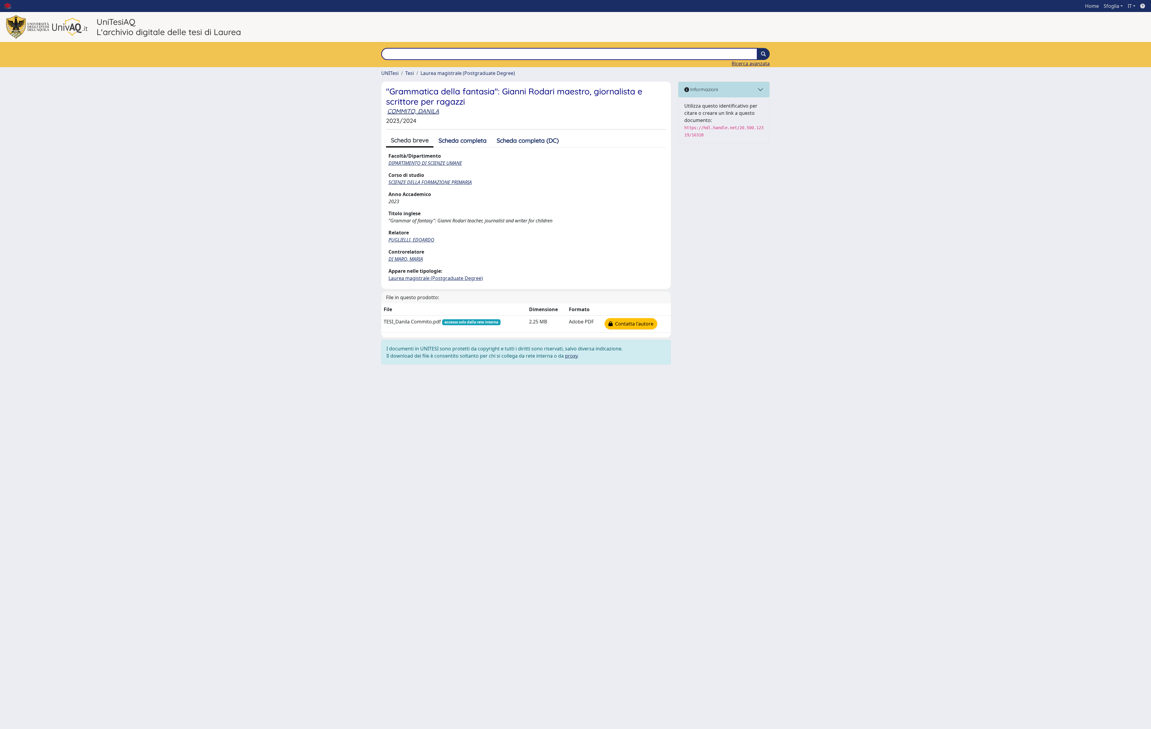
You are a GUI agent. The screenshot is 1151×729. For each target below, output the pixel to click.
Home (1092, 6)
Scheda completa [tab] (462, 140)
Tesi (409, 73)
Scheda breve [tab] (410, 140)
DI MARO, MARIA (405, 259)
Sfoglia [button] (1111, 6)
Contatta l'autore (633, 323)
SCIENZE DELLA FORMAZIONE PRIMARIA (430, 182)
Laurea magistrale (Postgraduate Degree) (468, 73)
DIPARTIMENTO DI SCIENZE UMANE (425, 163)
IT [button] (1130, 6)
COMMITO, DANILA (413, 111)
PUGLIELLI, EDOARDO (411, 240)
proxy (571, 356)
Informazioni (703, 89)
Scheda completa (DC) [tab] (528, 140)
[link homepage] (10, 6)
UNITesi (390, 73)
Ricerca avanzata (751, 63)
